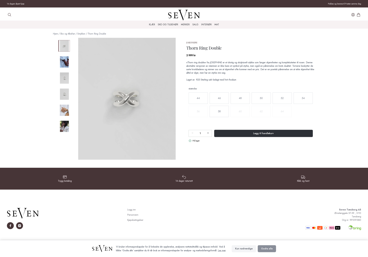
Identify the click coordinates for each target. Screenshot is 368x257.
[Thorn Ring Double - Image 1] (64, 46)
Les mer (222, 250)
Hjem (55, 33)
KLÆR (152, 24)
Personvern (132, 214)
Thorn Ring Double (97, 33)
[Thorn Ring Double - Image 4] (64, 94)
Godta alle (267, 248)
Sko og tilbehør (67, 33)
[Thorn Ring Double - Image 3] (64, 78)
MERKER (185, 24)
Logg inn (131, 209)
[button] (127, 99)
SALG (195, 24)
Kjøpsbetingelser (135, 220)
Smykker (81, 33)
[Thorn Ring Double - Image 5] (64, 110)
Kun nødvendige (244, 248)
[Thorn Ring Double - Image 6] (64, 126)
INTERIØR (206, 24)
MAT (216, 24)
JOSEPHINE (192, 42)
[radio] (198, 98)
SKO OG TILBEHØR (168, 24)
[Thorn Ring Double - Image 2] (64, 62)
